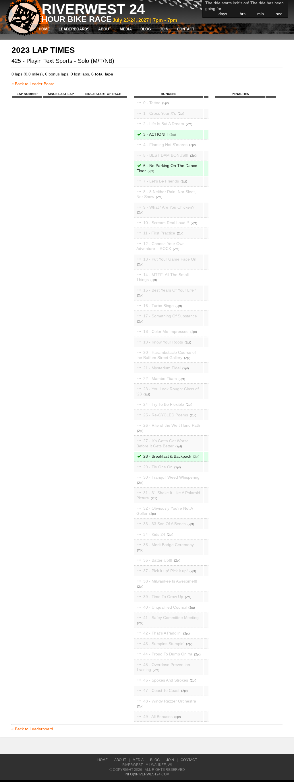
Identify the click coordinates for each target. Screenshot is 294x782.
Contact (185, 29)
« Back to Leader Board (33, 84)
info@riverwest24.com (147, 774)
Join (164, 29)
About (104, 29)
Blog (145, 29)
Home (44, 29)
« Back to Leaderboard (32, 729)
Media (126, 29)
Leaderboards (74, 29)
